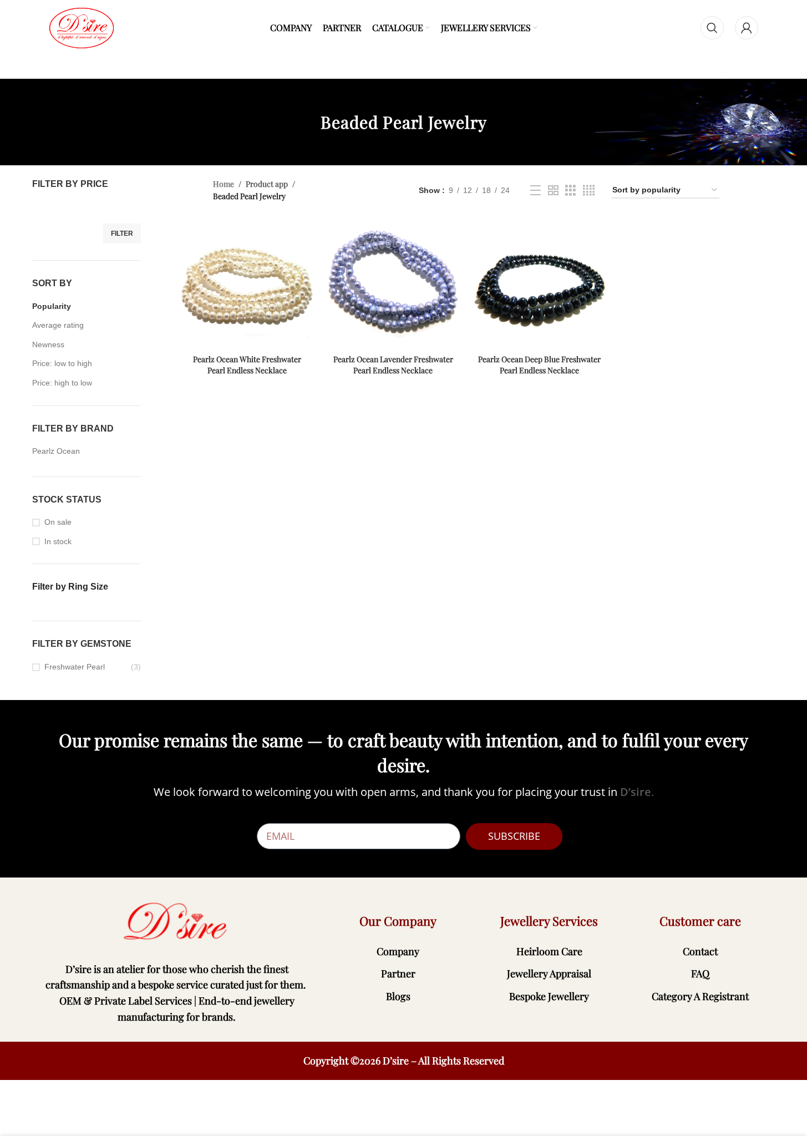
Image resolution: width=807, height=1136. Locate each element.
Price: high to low (62, 382)
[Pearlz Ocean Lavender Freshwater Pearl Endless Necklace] (393, 281)
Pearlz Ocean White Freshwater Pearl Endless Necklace (247, 365)
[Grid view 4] (589, 190)
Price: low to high (62, 363)
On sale (58, 522)
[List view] (535, 190)
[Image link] (177, 921)
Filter (122, 233)
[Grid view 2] (553, 190)
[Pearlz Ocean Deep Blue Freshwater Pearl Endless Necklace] (539, 281)
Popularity (51, 306)
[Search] (712, 28)
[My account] (746, 28)
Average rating (58, 325)
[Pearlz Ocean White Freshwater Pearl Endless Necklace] (247, 281)
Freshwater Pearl (74, 666)
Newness (48, 344)
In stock (58, 541)
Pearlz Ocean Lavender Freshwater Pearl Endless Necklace (393, 365)
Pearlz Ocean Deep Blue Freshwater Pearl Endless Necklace (539, 365)
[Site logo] (81, 27)
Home (223, 184)
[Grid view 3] (570, 190)
